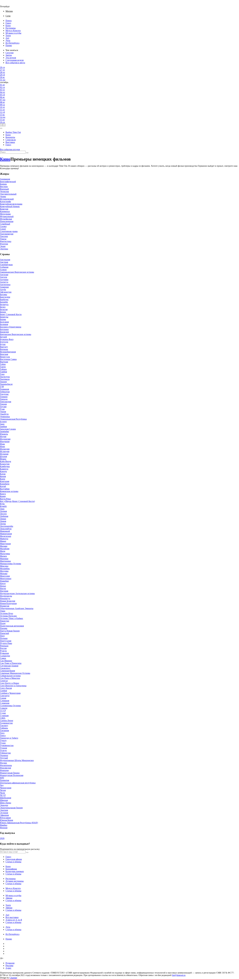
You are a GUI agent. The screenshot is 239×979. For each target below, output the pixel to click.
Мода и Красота (13, 30)
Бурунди (4, 342)
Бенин (3, 312)
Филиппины (6, 765)
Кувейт (3, 506)
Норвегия (4, 606)
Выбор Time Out (13, 132)
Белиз (2, 307)
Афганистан (5, 292)
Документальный (8, 194)
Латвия (3, 511)
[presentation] (1, 124)
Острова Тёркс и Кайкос (11, 618)
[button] (1, 128)
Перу (2, 636)
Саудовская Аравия (9, 666)
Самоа (3, 658)
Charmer (13, 978)
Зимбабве (4, 431)
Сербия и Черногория (10, 693)
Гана (2, 374)
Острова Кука (6, 613)
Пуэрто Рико (6, 643)
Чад (1, 785)
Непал (3, 586)
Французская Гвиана (10, 773)
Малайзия (4, 548)
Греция (3, 404)
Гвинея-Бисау (6, 384)
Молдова (4, 571)
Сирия (3, 698)
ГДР (2, 386)
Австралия (5, 259)
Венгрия (4, 354)
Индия (3, 436)
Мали (2, 551)
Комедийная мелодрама (11, 204)
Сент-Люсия (6, 688)
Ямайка (3, 825)
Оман (2, 611)
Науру (3, 583)
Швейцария (5, 798)
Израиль (4, 434)
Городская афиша (14, 859)
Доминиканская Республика (13, 419)
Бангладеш (5, 297)
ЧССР (3, 795)
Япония (3, 827)
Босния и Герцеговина (10, 327)
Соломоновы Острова (10, 705)
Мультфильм (6, 219)
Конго (3, 494)
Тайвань (4, 728)
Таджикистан (6, 723)
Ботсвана (4, 329)
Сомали (3, 708)
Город (8, 23)
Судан (3, 713)
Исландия (4, 451)
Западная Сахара (8, 429)
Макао (3, 541)
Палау (3, 623)
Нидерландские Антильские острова (17, 593)
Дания (3, 411)
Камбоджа (5, 466)
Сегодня (9, 52)
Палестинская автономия (12, 626)
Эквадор (4, 805)
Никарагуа (5, 598)
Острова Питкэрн (8, 616)
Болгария (4, 322)
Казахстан (5, 464)
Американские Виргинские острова (17, 272)
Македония (5, 543)
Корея (3, 496)
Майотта (4, 538)
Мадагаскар (5, 536)
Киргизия (4, 481)
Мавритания (6, 533)
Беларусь (4, 304)
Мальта (3, 556)
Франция (4, 770)
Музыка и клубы (13, 33)
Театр (8, 35)
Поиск (9, 20)
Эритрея (4, 810)
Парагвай (4, 633)
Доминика (5, 416)
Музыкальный (7, 216)
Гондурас (4, 394)
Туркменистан (7, 745)
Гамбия (3, 372)
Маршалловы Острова (10, 563)
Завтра (9, 55)
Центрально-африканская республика (18, 783)
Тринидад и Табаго (9, 738)
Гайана (3, 369)
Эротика (4, 249)
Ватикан (4, 349)
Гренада (3, 399)
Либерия (4, 516)
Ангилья (4, 274)
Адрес (8, 968)
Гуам (2, 409)
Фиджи (3, 763)
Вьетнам (4, 362)
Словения (4, 703)
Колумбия (4, 489)
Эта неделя (11, 57)
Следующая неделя (15, 60)
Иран (2, 446)
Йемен (3, 459)
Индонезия (5, 439)
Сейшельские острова (10, 675)
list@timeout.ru (178, 975)
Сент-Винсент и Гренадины (13, 685)
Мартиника (5, 561)
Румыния (4, 653)
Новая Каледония (8, 603)
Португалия (5, 641)
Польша (3, 638)
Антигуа (4, 282)
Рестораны (11, 28)
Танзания (4, 730)
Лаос (2, 509)
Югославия (5, 818)
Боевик (3, 184)
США (2, 718)
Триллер (4, 236)
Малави (3, 546)
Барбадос (4, 299)
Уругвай (4, 758)
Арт (7, 38)
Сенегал (4, 680)
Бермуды (4, 317)
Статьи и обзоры (13, 862)
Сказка (3, 226)
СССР (3, 710)
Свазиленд (5, 668)
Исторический (7, 199)
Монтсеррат (5, 578)
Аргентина (5, 284)
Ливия (3, 521)
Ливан (3, 519)
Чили (2, 793)
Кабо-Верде (5, 461)
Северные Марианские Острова (15, 673)
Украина (4, 755)
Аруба (3, 289)
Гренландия (5, 401)
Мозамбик (5, 568)
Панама (3, 628)
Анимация (5, 179)
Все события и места (15, 62)
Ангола (3, 277)
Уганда (3, 750)
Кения (3, 476)
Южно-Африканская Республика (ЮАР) (19, 822)
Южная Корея (6, 820)
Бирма (3, 319)
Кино (8, 25)
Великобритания (8, 352)
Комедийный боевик (10, 206)
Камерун (4, 469)
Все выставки (12, 917)
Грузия (3, 406)
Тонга (3, 735)
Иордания (4, 441)
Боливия (4, 324)
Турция (3, 748)
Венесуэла (5, 357)
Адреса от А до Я (14, 920)
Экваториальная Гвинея (11, 808)
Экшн (3, 246)
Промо (9, 45)
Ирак (2, 444)
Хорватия (4, 780)
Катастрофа (5, 201)
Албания (4, 267)
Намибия (4, 581)
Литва (3, 524)
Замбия (3, 426)
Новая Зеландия (7, 601)
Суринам (4, 715)
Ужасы (3, 239)
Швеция (4, 800)
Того (2, 733)
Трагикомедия (6, 234)
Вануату (4, 347)
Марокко (4, 558)
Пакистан (4, 621)
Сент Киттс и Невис (9, 683)
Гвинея (3, 381)
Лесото (3, 514)
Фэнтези (4, 244)
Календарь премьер (15, 871)
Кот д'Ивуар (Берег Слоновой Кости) (17, 501)
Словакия (4, 700)
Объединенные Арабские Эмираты (16, 608)
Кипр (2, 479)
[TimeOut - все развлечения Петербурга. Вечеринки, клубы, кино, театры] (6, 4)
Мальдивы (5, 553)
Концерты (10, 137)
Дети (8, 40)
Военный (4, 189)
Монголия (5, 576)
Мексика (4, 566)
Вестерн (4, 186)
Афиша (9, 898)
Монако (3, 573)
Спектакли (11, 140)
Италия (3, 456)
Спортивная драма (9, 231)
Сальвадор (5, 656)
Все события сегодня (10, 149)
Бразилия (4, 332)
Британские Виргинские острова (15, 334)
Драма (3, 196)
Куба (2, 504)
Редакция (10, 963)
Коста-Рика (5, 499)
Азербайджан (6, 264)
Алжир (3, 269)
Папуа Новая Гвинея (10, 631)
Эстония (4, 813)
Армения (4, 287)
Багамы (3, 294)
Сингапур (4, 695)
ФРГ (2, 778)
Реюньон (4, 646)
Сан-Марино (6, 661)
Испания (4, 454)
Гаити (3, 367)
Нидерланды (6, 596)
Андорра (4, 279)
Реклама (9, 965)
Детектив (4, 191)
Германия (4, 389)
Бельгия (3, 309)
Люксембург (6, 528)
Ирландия (4, 449)
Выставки (10, 142)
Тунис (3, 743)
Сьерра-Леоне (6, 720)
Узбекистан (5, 753)
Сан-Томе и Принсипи (10, 663)
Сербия (3, 690)
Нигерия (4, 591)
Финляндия (5, 768)
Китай (3, 486)
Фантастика (5, 241)
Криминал (5, 211)
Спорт (3, 229)
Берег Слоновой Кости (11, 314)
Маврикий (5, 531)
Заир (2, 424)
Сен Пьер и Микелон (10, 678)
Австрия (4, 262)
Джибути (4, 414)
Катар (3, 474)
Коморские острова (9, 491)
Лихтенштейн (6, 526)
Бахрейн (4, 302)
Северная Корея (7, 671)
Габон (3, 364)
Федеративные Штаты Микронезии (17, 760)
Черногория (5, 788)
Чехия (3, 790)
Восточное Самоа (8, 359)
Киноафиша (11, 869)
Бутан (3, 344)
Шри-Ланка (5, 803)
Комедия (4, 209)
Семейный (5, 224)
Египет (3, 421)
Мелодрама (5, 214)
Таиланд (4, 725)
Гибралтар (5, 391)
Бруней (3, 337)
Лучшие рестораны (15, 881)
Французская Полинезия (11, 775)
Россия (3, 648)
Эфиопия (4, 815)
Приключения (6, 221)
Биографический (8, 181)
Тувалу (3, 740)
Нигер (3, 588)
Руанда (3, 651)
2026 (2, 838)
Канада (3, 471)
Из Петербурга (12, 43)
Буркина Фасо (6, 339)
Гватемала (5, 379)
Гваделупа (5, 377)
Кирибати (4, 484)
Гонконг (4, 396)
